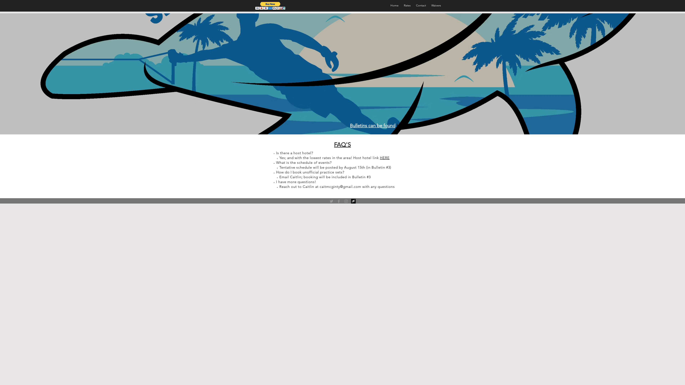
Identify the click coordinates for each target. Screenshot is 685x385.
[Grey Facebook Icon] (338, 201)
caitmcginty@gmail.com (340, 186)
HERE (385, 158)
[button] (270, 6)
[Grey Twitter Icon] (331, 201)
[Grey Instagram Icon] (346, 201)
